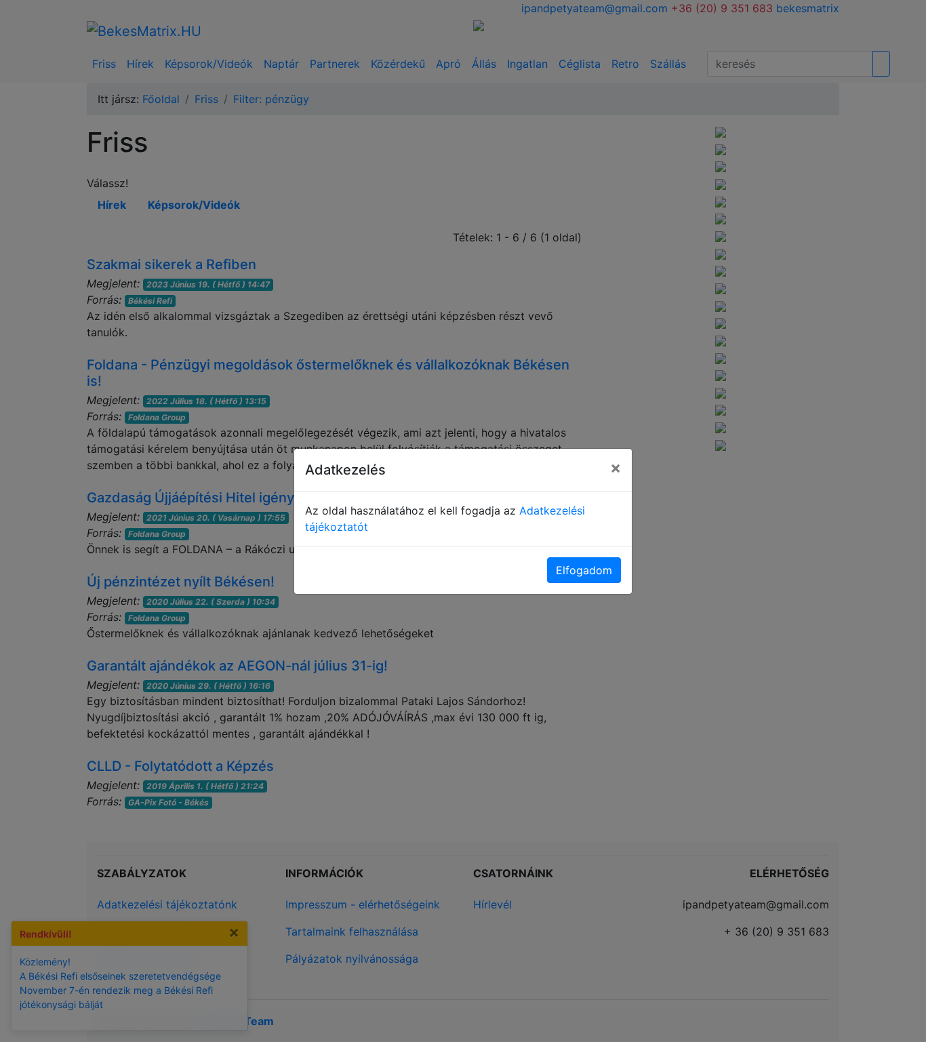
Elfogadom (584, 570)
